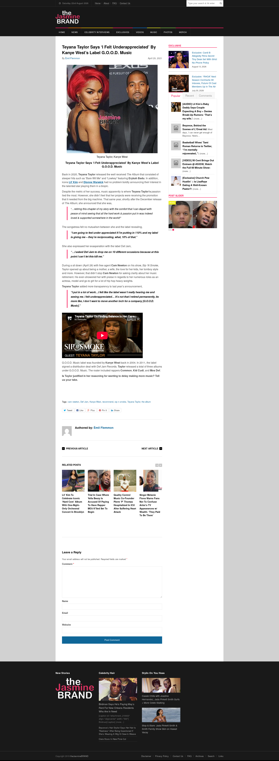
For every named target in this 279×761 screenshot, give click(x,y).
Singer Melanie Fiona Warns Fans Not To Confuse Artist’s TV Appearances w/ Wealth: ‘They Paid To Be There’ (150, 505)
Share (116, 410)
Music (153, 32)
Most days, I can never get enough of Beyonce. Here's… (197, 130)
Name (65, 601)
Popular (175, 96)
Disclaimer (146, 756)
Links (220, 756)
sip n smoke (120, 401)
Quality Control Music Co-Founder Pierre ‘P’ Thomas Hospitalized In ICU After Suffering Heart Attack (125, 503)
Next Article (150, 448)
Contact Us (125, 3)
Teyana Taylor (133, 401)
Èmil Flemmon (72, 58)
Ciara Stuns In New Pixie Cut (112, 738)
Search (211, 756)
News (75, 32)
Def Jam (84, 401)
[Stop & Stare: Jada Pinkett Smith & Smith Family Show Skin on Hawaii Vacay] (161, 715)
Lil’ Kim (73, 182)
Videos (140, 32)
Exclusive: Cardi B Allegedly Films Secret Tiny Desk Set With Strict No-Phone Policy (204, 57)
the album (146, 401)
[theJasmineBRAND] (68, 17)
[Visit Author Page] (67, 431)
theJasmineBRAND (79, 756)
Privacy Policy (162, 756)
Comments (205, 95)
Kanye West (95, 401)
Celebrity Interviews (97, 32)
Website (66, 624)
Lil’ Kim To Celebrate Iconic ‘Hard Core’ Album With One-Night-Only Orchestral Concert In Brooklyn (73, 503)
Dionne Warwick (93, 182)
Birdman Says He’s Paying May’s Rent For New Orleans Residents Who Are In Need (116, 707)
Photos (168, 32)
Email (65, 612)
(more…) (197, 111)
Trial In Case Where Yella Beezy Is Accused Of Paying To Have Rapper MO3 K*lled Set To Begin (98, 503)
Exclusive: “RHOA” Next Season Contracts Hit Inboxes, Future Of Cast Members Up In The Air (204, 81)
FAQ (114, 3)
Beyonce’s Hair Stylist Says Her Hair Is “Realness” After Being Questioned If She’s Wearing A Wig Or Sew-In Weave (117, 730)
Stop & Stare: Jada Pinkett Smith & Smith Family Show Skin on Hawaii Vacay (159, 729)
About (106, 3)
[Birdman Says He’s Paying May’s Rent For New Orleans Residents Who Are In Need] (118, 689)
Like (81, 410)
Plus (93, 410)
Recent (189, 95)
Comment (68, 563)
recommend (107, 401)
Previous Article (77, 448)
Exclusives (122, 32)
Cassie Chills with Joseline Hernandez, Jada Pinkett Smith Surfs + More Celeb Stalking (161, 699)
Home (97, 3)
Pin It (104, 410)
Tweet (69, 410)
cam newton (73, 401)
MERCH (183, 32)
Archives (200, 756)
